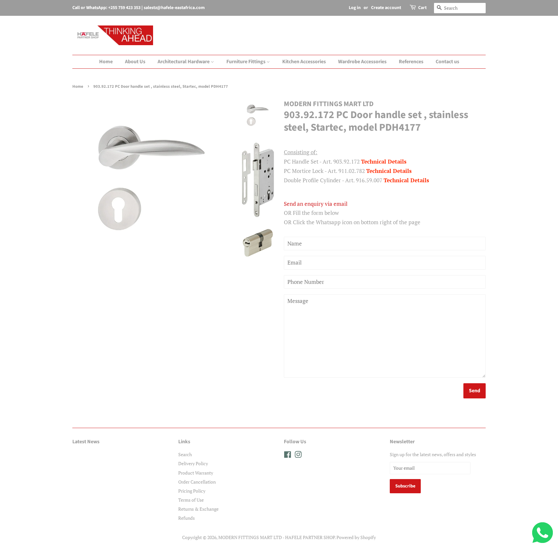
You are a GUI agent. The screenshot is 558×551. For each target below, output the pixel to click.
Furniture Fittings (246, 61)
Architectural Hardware (184, 61)
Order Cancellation (197, 482)
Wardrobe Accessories (362, 61)
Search (185, 454)
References (411, 61)
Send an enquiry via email (315, 203)
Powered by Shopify (356, 537)
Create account (386, 8)
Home (106, 61)
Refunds (186, 518)
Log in (355, 8)
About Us (135, 61)
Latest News (85, 441)
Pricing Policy (191, 491)
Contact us (447, 61)
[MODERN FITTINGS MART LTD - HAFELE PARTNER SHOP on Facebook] (287, 456)
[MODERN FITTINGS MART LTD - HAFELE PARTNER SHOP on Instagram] (298, 456)
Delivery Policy (193, 463)
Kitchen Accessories (304, 61)
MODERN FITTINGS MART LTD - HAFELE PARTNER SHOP (276, 537)
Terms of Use (191, 500)
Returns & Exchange (198, 509)
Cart (422, 8)
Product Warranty (195, 473)
